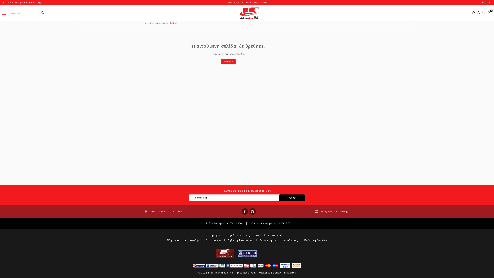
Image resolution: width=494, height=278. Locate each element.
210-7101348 (12, 2)
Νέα (258, 235)
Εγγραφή (292, 197)
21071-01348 (174, 211)
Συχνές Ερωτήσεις (238, 235)
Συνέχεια (228, 61)
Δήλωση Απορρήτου (241, 240)
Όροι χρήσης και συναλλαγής (279, 240)
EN (488, 2)
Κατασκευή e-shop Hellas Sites (277, 272)
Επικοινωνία (275, 235)
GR (483, 2)
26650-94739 (157, 211)
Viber (25, 2)
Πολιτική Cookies (315, 240)
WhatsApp (36, 2)
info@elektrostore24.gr (334, 211)
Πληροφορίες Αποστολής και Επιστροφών (194, 240)
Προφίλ (215, 235)
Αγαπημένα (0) (483, 12)
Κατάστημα (473, 12)
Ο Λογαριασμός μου (478, 12)
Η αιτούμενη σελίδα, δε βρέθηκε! (163, 23)
